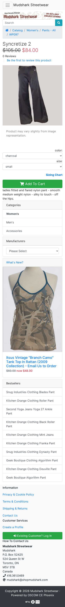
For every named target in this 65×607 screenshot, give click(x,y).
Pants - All (49, 30)
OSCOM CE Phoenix (41, 595)
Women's (32, 30)
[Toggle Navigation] (7, 5)
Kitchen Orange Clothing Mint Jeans (30, 434)
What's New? (14, 262)
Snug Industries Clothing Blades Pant (30, 392)
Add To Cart (34, 184)
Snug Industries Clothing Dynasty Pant (31, 452)
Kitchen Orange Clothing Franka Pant (30, 443)
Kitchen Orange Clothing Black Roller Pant (30, 424)
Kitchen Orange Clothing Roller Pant (30, 400)
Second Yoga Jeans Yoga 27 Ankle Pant (29, 411)
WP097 (14, 34)
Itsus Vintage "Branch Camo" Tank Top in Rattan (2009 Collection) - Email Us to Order (31, 361)
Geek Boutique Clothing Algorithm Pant (32, 460)
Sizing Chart (54, 175)
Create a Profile (13, 527)
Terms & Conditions (15, 501)
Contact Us (10, 515)
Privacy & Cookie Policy (18, 494)
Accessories (14, 231)
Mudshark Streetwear (31, 5)
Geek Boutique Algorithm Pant (26, 477)
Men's (10, 222)
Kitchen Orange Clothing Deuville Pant (31, 469)
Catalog (17, 30)
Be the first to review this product (29, 60)
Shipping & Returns (15, 508)
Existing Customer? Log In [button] (34, 535)
